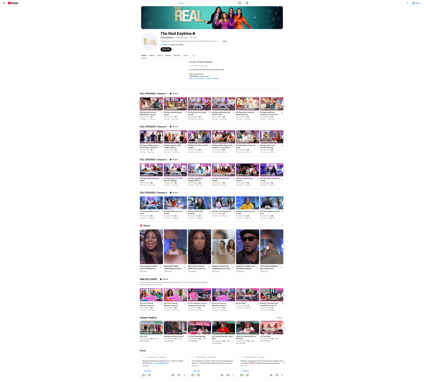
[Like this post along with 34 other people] (241, 375)
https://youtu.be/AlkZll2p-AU (159, 363)
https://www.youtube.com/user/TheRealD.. (204, 78)
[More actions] (162, 113)
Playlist (156, 339)
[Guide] (4, 3)
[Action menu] (184, 375)
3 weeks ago (211, 357)
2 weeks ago (162, 357)
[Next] (284, 104)
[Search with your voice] (247, 3)
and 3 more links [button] (177, 45)
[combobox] (207, 3)
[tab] (143, 55)
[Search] (239, 3)
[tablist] (212, 55)
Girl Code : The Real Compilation (201, 62)
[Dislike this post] (149, 375)
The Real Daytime (145, 117)
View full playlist (145, 341)
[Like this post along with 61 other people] (192, 375)
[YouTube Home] (13, 3)
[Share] (173, 375)
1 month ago (260, 357)
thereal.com (166, 45)
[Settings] (407, 3)
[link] (164, 366)
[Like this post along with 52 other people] (143, 375)
